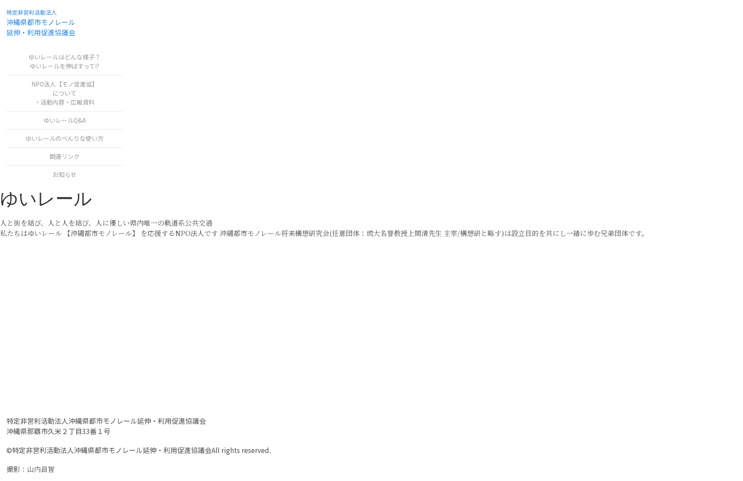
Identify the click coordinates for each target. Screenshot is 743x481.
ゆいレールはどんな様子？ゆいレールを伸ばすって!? (64, 61)
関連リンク (64, 156)
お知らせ (64, 174)
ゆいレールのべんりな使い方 (64, 138)
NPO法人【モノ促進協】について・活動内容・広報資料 (64, 93)
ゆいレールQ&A (64, 120)
